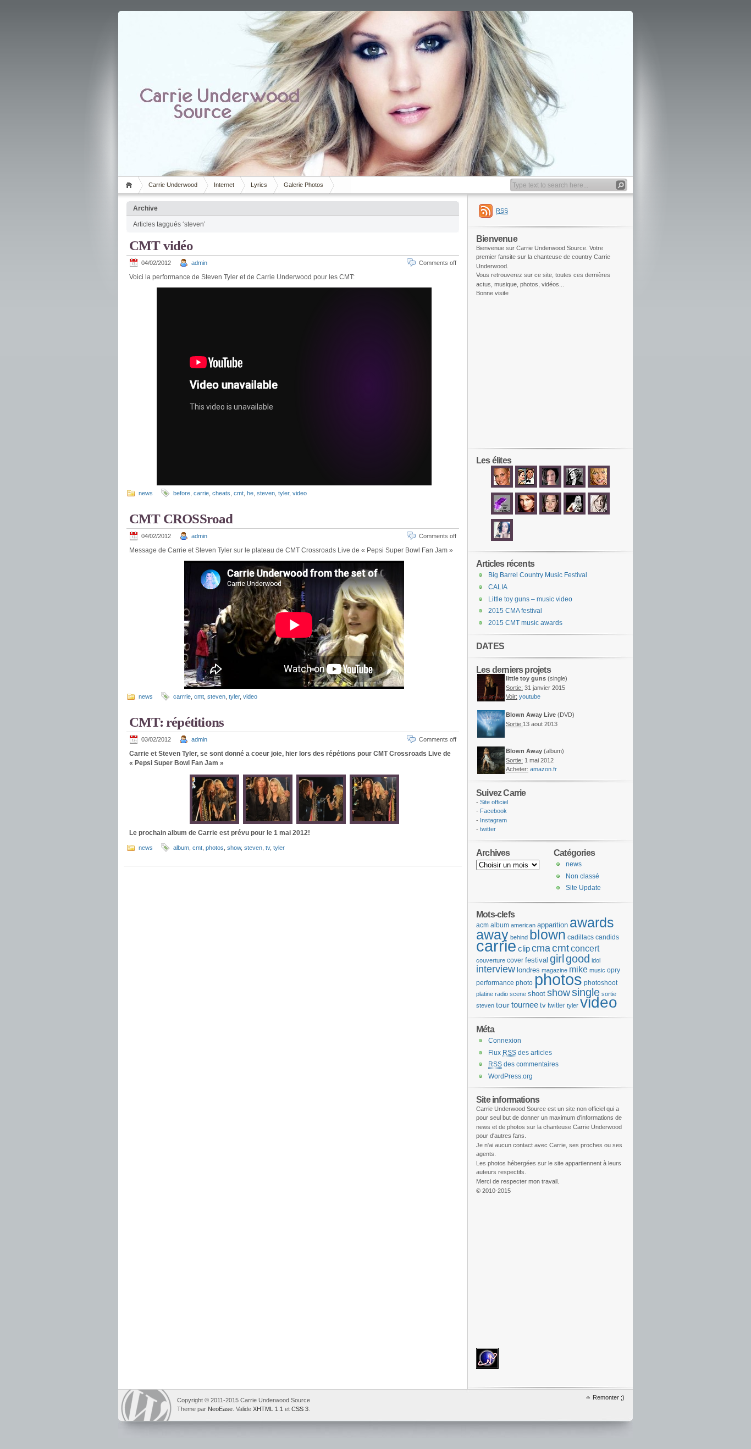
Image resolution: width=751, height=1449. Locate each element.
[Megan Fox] (502, 540)
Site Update (583, 888)
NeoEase (220, 1409)
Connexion (504, 1040)
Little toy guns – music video (530, 599)
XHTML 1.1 (268, 1409)
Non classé (582, 876)
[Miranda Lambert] (574, 513)
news (146, 493)
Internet (224, 184)
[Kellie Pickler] (599, 513)
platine (484, 994)
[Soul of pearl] (502, 513)
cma (541, 948)
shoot (536, 993)
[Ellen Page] (550, 513)
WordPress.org (510, 1076)
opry (613, 970)
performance (495, 983)
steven (266, 493)
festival (536, 960)
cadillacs (580, 937)
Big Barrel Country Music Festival (537, 575)
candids (607, 937)
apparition (552, 925)
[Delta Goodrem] (526, 513)
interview (495, 969)
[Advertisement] (509, 373)
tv (268, 847)
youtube (529, 696)
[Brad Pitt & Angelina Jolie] (526, 486)
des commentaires (523, 1064)
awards (592, 922)
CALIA (497, 587)
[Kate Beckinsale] (574, 486)
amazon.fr (543, 769)
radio (501, 994)
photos (215, 847)
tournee (524, 1004)
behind (519, 937)
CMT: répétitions (176, 722)
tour (503, 1004)
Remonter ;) (609, 1397)
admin (199, 262)
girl (557, 959)
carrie (201, 493)
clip (524, 948)
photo (524, 983)
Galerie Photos (303, 184)
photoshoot (600, 983)
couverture (490, 960)
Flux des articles (520, 1053)
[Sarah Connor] (502, 486)
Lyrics (259, 184)
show (234, 847)
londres (528, 970)
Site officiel (494, 802)
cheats (221, 493)
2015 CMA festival (515, 611)
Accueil (130, 184)
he (250, 493)
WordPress (146, 1405)
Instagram (493, 820)
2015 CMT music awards (525, 623)
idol (596, 960)
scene (518, 994)
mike (578, 969)
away (492, 934)
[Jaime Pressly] (599, 486)
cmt (239, 493)
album (181, 847)
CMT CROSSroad (181, 518)
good (578, 959)
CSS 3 (299, 1409)
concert (585, 948)
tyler (283, 493)
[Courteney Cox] (550, 486)
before (181, 493)
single (586, 992)
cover (515, 960)
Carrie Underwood (172, 184)
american (523, 925)
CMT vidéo (161, 245)
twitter (488, 829)
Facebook (493, 811)
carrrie (182, 696)
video (299, 493)
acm (482, 925)
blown (547, 934)
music (597, 970)
